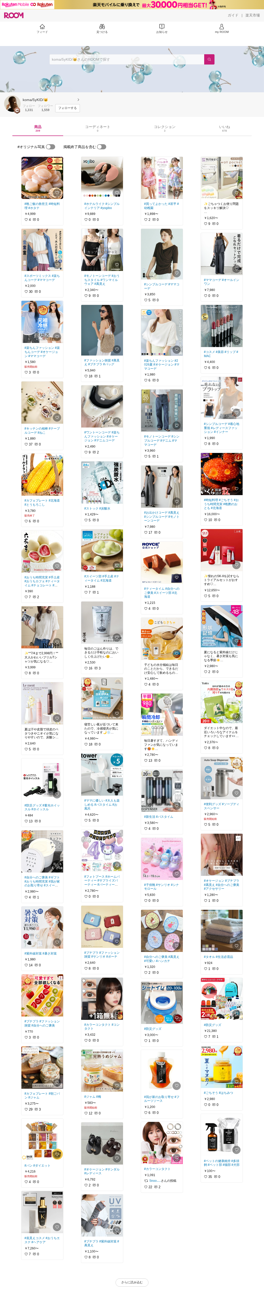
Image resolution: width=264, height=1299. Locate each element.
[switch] (50, 146)
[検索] (209, 59)
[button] (12, 103)
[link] (42, 178)
